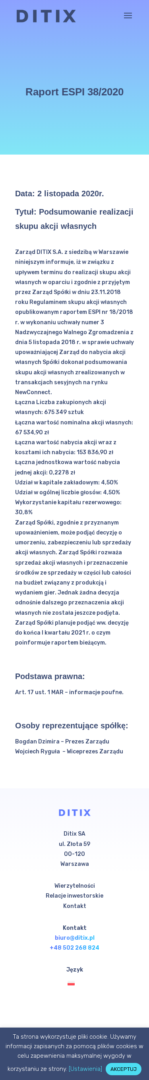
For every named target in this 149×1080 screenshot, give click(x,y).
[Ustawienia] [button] (85, 1068)
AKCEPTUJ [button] (123, 1069)
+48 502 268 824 (74, 948)
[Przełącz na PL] (73, 983)
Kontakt (74, 906)
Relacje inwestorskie (74, 895)
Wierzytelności (74, 886)
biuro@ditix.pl (75, 938)
